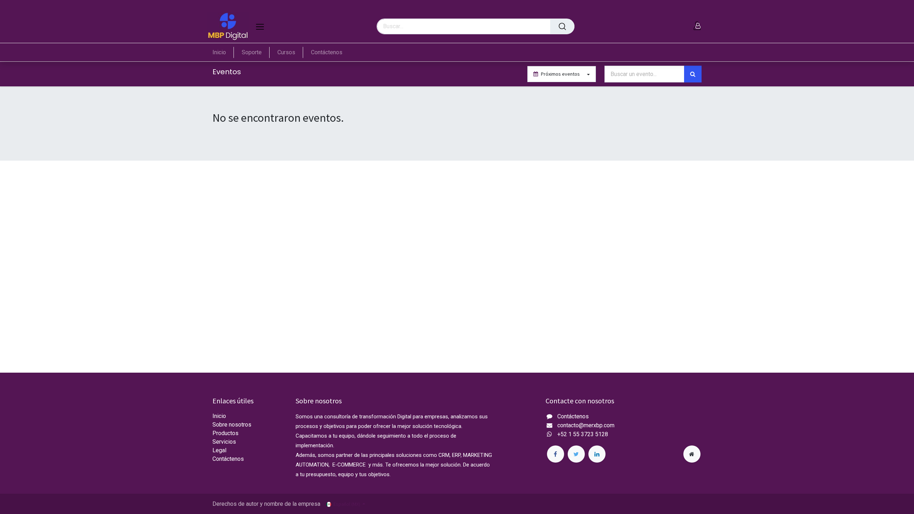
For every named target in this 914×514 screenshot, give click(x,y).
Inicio (219, 416)
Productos (225, 433)
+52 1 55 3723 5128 (582, 434)
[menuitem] (223, 52)
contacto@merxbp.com (585, 425)
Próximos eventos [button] (560, 74)
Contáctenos (228, 458)
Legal (219, 450)
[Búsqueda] (562, 26)
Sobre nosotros (231, 424)
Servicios (224, 441)
